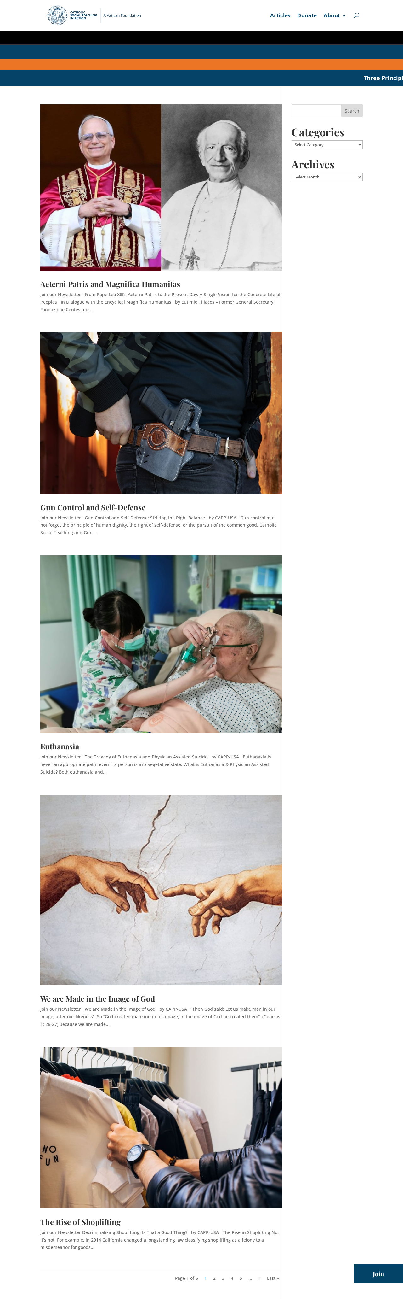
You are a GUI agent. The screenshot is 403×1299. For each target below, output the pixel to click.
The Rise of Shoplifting (80, 1222)
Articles (280, 16)
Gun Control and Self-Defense (92, 507)
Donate (307, 16)
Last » (273, 1278)
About (332, 16)
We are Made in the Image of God (97, 998)
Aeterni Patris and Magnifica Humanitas (110, 284)
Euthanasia (59, 746)
